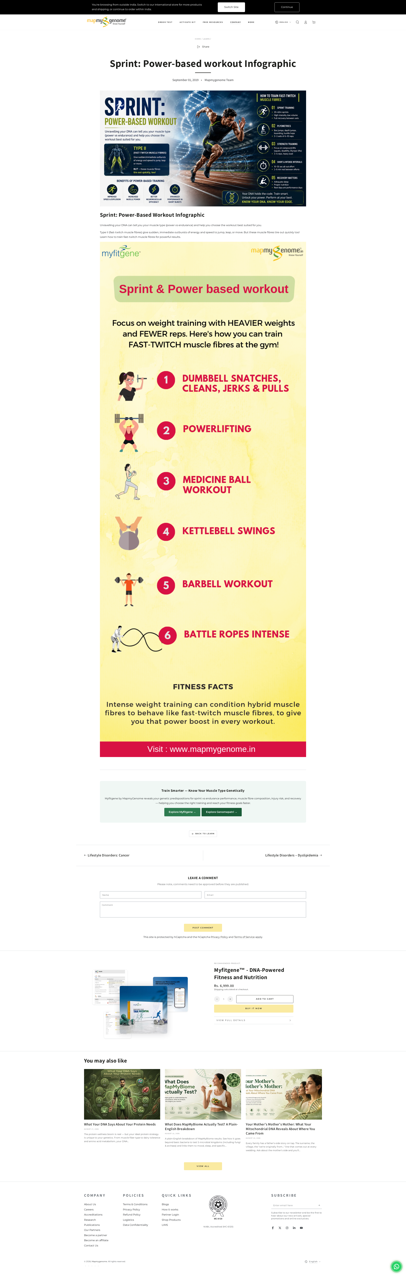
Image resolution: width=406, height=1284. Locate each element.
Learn (206, 39)
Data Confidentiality (135, 1224)
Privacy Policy (219, 937)
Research (90, 1219)
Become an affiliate (96, 1240)
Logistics (128, 1219)
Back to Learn (205, 833)
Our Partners (92, 1230)
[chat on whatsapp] (396, 1266)
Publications (92, 1224)
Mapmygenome (99, 1261)
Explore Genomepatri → (221, 811)
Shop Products (171, 1219)
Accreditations (93, 1214)
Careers (89, 1209)
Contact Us (91, 1245)
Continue (287, 7)
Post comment (203, 927)
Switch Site (231, 7)
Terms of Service (244, 937)
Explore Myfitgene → (182, 811)
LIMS (165, 1224)
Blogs (165, 1204)
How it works (170, 1209)
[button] (297, 22)
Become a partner (95, 1235)
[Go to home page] (107, 22)
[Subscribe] (320, 1205)
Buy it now (253, 1008)
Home (198, 39)
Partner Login (170, 1214)
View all (203, 1166)
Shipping (218, 989)
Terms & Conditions (135, 1204)
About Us (90, 1204)
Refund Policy (132, 1214)
